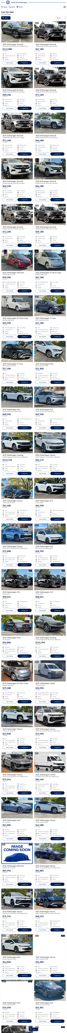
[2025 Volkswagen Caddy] (50, 670)
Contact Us (24, 63)
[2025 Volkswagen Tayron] (17, 488)
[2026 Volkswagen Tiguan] (50, 442)
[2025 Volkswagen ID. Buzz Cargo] (50, 260)
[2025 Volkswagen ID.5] (50, 397)
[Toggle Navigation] (64, 7)
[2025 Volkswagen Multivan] (17, 260)
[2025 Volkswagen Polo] (50, 351)
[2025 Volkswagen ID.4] (17, 397)
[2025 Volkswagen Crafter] (50, 762)
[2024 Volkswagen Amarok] (50, 31)
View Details (9, 63)
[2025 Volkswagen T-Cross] (50, 305)
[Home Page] (6, 2)
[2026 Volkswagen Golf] (17, 990)
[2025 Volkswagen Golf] (50, 534)
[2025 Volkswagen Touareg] (17, 31)
